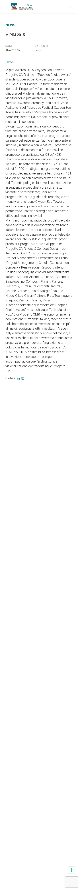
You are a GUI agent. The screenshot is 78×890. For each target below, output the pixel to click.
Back (10, 61)
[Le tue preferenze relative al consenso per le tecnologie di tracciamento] (71, 870)
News (38, 50)
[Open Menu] (71, 8)
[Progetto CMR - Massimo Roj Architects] (21, 6)
